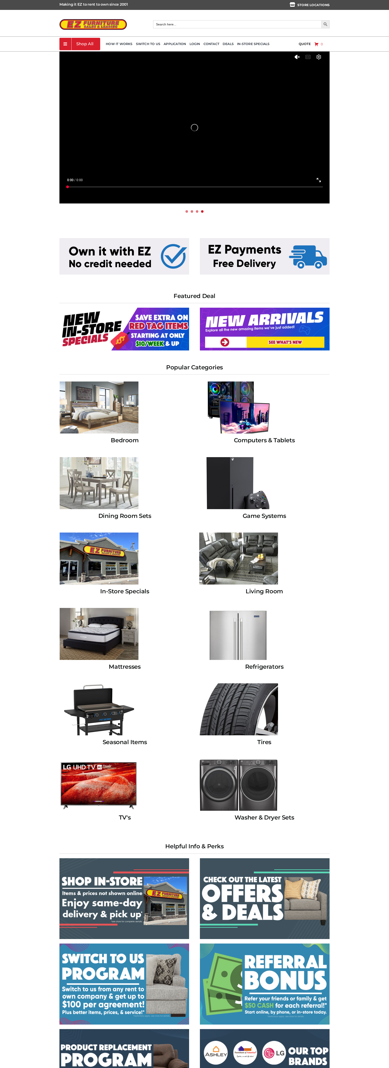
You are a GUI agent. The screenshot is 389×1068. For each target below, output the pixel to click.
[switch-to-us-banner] (124, 945)
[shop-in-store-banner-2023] (124, 860)
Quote (305, 44)
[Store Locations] (292, 4)
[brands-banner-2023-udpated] (265, 1031)
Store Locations (313, 5)
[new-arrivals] (265, 309)
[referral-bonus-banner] (265, 945)
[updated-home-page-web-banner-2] (265, 240)
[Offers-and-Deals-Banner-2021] (265, 860)
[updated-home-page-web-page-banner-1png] (124, 240)
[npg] (124, 1031)
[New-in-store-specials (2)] (124, 309)
